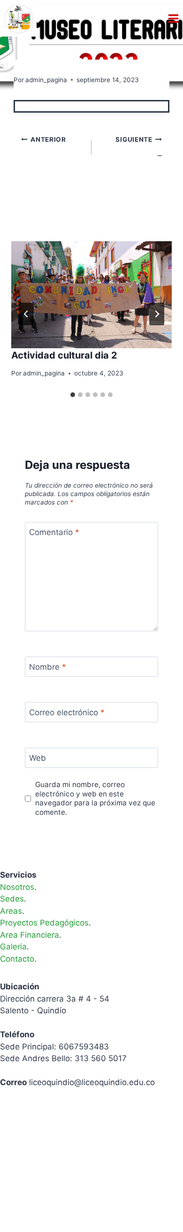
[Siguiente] (156, 314)
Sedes (12, 898)
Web (37, 758)
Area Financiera (29, 935)
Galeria (13, 946)
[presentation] (91, 294)
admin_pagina (46, 80)
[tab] (72, 394)
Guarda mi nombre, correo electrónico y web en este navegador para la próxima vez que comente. (95, 798)
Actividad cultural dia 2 (64, 355)
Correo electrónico (67, 712)
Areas (11, 911)
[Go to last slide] (26, 314)
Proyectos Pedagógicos (44, 922)
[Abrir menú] (173, 18)
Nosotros (17, 887)
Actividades (35, 64)
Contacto (17, 959)
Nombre (47, 667)
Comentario (54, 532)
